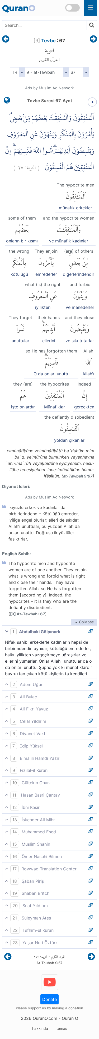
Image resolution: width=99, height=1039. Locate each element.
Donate (49, 999)
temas (61, 1028)
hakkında (40, 1028)
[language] (7, 101)
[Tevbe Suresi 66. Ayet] (5, 39)
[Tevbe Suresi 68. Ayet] (93, 39)
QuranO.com (45, 1018)
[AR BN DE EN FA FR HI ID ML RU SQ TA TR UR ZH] (17, 72)
